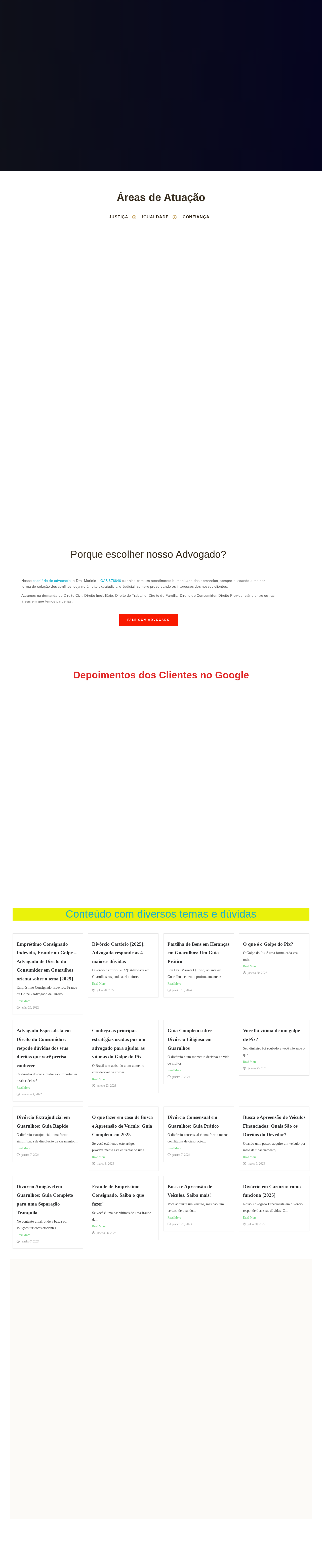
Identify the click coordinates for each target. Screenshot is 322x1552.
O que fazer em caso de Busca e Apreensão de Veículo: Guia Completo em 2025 (122, 1126)
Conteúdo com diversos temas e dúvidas (161, 914)
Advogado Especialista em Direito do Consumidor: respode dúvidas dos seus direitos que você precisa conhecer (44, 1048)
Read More (23, 1001)
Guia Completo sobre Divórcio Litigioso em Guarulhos (190, 1039)
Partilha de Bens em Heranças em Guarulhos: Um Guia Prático (198, 952)
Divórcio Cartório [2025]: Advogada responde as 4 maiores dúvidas (118, 952)
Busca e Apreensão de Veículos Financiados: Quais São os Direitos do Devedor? (274, 1126)
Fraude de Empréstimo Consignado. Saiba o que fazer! (118, 1195)
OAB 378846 (110, 581)
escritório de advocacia (52, 581)
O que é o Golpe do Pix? (268, 944)
